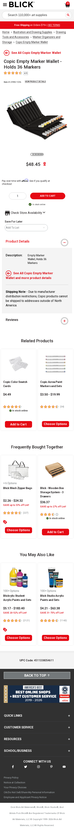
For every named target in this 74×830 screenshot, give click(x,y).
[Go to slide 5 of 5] (42, 154)
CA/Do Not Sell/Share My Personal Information (29, 792)
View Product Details (35, 81)
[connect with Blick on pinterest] (51, 769)
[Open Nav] (5, 4)
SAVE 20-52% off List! (15, 612)
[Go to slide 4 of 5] (39, 154)
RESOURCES (12, 739)
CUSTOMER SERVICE (18, 727)
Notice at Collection (14, 782)
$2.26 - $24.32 (13, 500)
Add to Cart (18, 424)
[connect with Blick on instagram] (38, 769)
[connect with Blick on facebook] (13, 769)
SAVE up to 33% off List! (16, 505)
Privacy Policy (11, 777)
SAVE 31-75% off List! (52, 612)
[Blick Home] (22, 5)
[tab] (37, 241)
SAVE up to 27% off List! (53, 506)
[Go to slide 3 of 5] (37, 154)
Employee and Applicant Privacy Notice (25, 797)
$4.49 (7, 394)
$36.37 (45, 502)
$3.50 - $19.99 (50, 394)
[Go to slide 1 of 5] (31, 154)
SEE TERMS (54, 25)
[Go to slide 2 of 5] (34, 154)
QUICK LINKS (13, 715)
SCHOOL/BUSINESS (18, 751)
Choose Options (55, 424)
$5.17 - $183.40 (13, 608)
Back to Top (35, 675)
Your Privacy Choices (15, 787)
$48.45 (33, 164)
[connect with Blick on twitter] (25, 769)
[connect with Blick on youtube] (64, 769)
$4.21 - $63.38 (50, 608)
